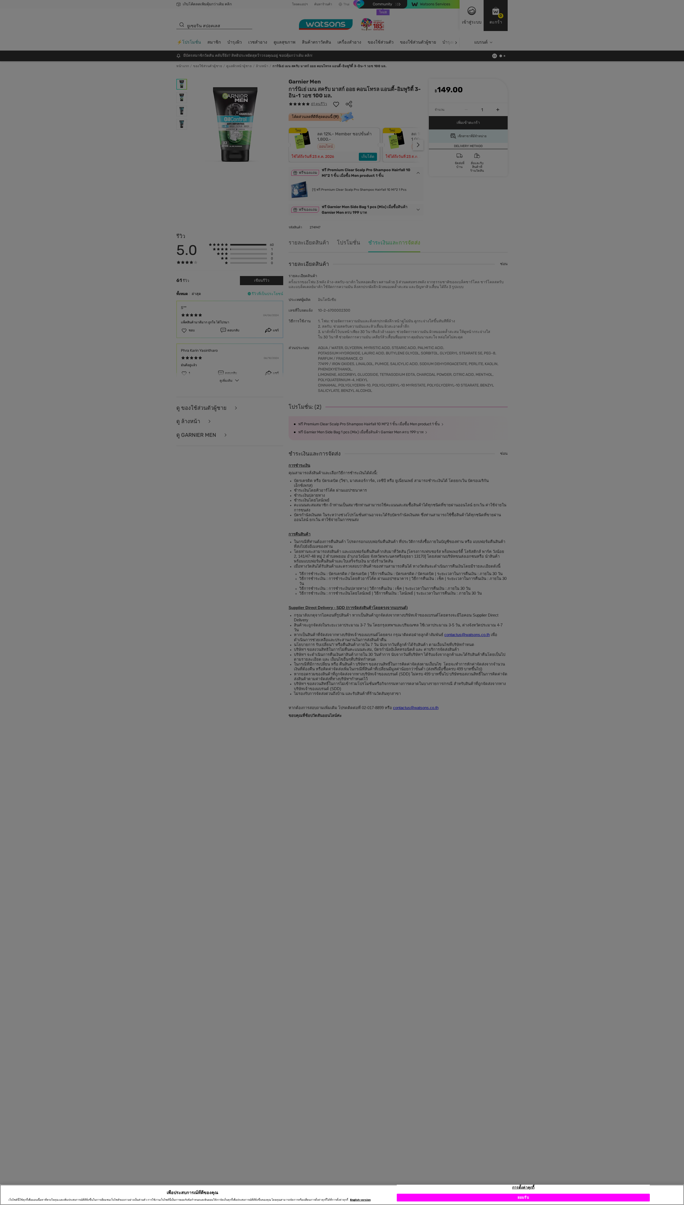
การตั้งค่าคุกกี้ (523, 1187)
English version (360, 1200)
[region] (342, 1195)
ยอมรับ (523, 1197)
